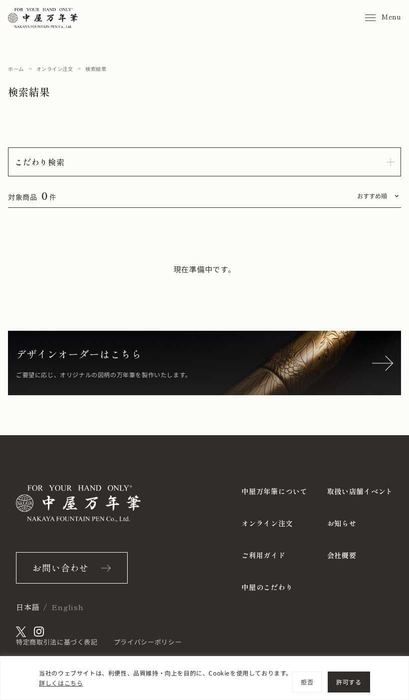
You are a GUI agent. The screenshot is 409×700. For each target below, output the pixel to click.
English (67, 607)
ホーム (16, 68)
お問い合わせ (60, 567)
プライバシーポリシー (148, 642)
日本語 (27, 607)
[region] (204, 678)
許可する (348, 682)
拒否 (307, 682)
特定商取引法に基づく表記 (57, 642)
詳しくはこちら (61, 683)
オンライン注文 (54, 68)
